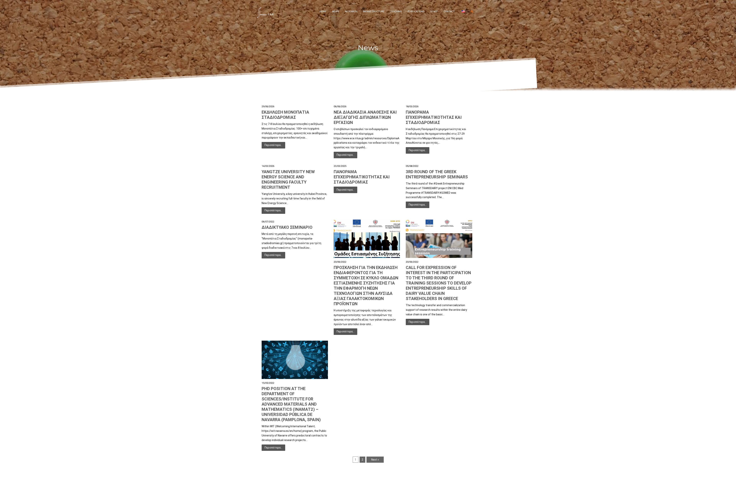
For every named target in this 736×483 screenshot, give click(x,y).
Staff (434, 11)
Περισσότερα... (273, 145)
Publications (416, 11)
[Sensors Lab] (265, 11)
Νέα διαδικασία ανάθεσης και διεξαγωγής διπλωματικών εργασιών (365, 117)
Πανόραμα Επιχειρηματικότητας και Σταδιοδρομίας (434, 117)
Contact (449, 11)
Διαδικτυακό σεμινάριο (287, 227)
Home (323, 11)
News (335, 11)
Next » (375, 459)
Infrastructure (373, 11)
